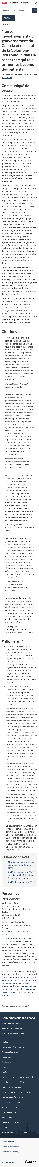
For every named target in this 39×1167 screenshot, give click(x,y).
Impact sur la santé (26, 974)
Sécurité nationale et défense (14, 1082)
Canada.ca (6, 24)
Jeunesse (5, 1127)
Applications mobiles (10, 1147)
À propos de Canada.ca (11, 1152)
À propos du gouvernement (13, 1033)
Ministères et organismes (12, 1028)
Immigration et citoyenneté (13, 1047)
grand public (14, 989)
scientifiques (9, 992)
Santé (12, 974)
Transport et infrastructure (13, 1097)
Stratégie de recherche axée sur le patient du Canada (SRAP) (21, 865)
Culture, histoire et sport (12, 1087)
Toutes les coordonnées (11, 1023)
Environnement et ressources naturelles (18, 1077)
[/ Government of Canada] (15, 3)
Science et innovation (10, 1112)
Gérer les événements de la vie (14, 1132)
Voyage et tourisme (10, 1052)
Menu (9, 17)
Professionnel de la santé (13, 977)
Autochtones (7, 1117)
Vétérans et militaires (10, 1122)
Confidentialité (8, 1162)
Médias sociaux (8, 1142)
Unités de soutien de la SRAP (21, 882)
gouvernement (29, 989)
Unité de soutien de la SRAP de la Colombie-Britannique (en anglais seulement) (21, 875)
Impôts (4, 1072)
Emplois (5, 1042)
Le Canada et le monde (11, 1102)
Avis (3, 1157)
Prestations (6, 1062)
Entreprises (6, 1057)
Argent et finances (9, 1107)
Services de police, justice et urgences (17, 1092)
